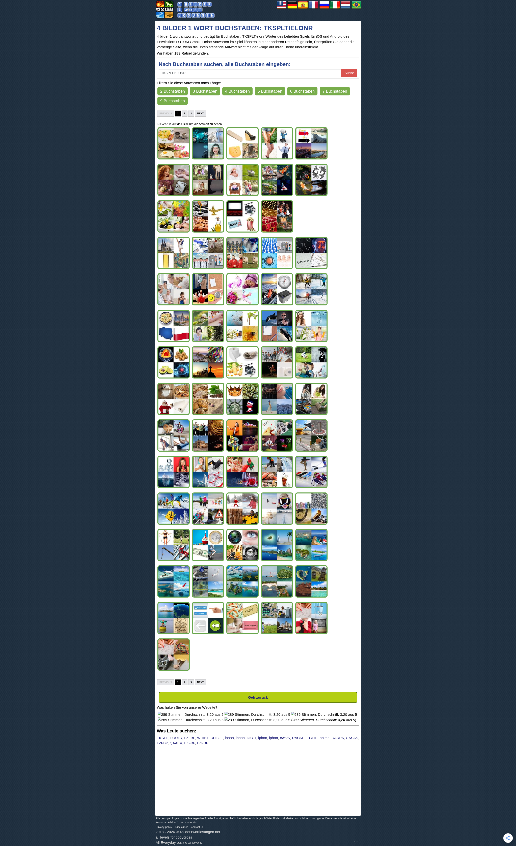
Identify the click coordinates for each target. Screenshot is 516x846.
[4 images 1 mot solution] (313, 8)
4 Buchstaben (237, 91)
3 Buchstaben (205, 91)
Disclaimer (181, 826)
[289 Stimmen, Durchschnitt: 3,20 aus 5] (191, 714)
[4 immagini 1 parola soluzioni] (335, 8)
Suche (349, 73)
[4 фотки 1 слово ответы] (324, 8)
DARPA (338, 738)
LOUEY (176, 738)
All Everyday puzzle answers (179, 843)
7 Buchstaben (334, 91)
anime (325, 738)
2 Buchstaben (172, 91)
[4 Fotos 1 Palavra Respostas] (356, 8)
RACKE (298, 738)
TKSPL (162, 738)
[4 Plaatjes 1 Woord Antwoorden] (346, 8)
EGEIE (312, 738)
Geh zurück (258, 697)
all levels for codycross (174, 837)
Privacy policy (164, 826)
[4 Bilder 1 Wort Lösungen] (292, 8)
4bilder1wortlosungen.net (200, 832)
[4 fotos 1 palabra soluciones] (303, 8)
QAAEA (176, 743)
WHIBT (202, 738)
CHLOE (216, 738)
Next (200, 113)
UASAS (352, 738)
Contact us (197, 826)
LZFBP (189, 738)
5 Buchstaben (270, 91)
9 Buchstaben (172, 101)
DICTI (251, 738)
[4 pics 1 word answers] (281, 8)
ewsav (285, 738)
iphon (229, 738)
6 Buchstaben (302, 91)
